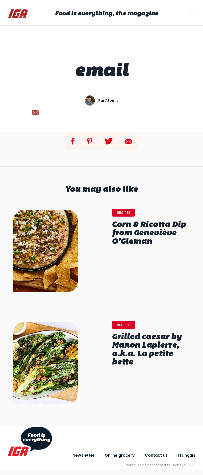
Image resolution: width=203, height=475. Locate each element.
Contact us (156, 455)
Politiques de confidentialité (148, 465)
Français (186, 455)
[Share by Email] (128, 141)
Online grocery (120, 455)
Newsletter (84, 455)
